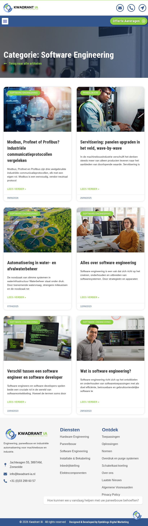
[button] (5, 21)
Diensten (70, 429)
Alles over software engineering (108, 262)
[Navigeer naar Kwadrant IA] (137, 515)
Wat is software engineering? (105, 371)
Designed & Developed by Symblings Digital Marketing (99, 522)
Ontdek (110, 429)
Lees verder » (16, 189)
